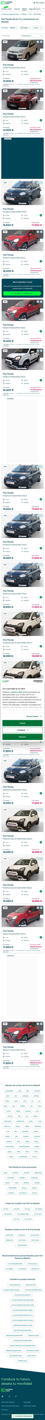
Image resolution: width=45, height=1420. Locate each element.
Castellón (10, 1178)
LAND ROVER (7, 1121)
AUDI (19, 1091)
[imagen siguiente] (41, 50)
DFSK (24, 1101)
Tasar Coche (31, 1356)
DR (32, 1101)
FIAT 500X (16, 1209)
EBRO (5, 1106)
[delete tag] (17, 27)
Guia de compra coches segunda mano (22, 1345)
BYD (16, 1096)
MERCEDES (37, 1126)
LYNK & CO (7, 1126)
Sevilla (24, 1188)
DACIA (16, 1101)
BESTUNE (37, 1091)
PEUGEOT (26, 1136)
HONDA (18, 1111)
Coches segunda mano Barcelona (22, 1305)
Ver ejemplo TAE (34, 82)
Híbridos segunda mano (13, 1350)
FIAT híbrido (9, 1269)
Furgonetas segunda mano (23, 1340)
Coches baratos (14, 1285)
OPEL (16, 1136)
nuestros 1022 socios (19, 692)
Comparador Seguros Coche (22, 1325)
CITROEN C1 (21, 1235)
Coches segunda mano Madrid (23, 1310)
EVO (13, 1106)
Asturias (26, 1173)
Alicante (15, 1173)
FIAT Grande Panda (23, 1214)
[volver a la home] (7, 1390)
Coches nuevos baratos (22, 1295)
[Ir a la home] (6, 2)
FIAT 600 (27, 1209)
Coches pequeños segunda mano (22, 1300)
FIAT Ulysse (28, 1219)
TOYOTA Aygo (35, 1240)
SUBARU (37, 1146)
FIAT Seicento (34, 1235)
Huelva (7, 1183)
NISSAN (36, 1131)
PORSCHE (37, 1136)
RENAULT (9, 1141)
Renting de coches (33, 1350)
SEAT (18, 1141)
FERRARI (22, 1106)
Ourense (37, 1183)
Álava (5, 1173)
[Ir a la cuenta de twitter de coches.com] (2, 1396)
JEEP (19, 1116)
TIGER (36, 1152)
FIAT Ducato (8, 1214)
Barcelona (38, 1173)
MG (8, 1131)
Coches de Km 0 (30, 1285)
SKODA (36, 1141)
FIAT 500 (5, 1209)
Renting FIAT (35, 1269)
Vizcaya (34, 1193)
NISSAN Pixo (9, 1240)
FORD (39, 1106)
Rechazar (22, 737)
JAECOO (10, 1116)
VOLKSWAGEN (23, 1157)
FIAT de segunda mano (15, 1264)
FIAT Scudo (37, 1214)
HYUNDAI (27, 1111)
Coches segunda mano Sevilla (22, 1315)
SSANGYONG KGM (24, 1146)
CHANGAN (25, 1096)
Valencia (11, 1193)
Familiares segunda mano (14, 1335)
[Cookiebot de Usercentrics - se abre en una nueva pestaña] (33, 681)
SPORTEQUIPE (10, 1146)
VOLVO (34, 1157)
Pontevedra (13, 1188)
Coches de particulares (11, 1290)
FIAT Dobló (38, 1209)
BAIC (27, 1091)
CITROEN (36, 1096)
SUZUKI (10, 1152)
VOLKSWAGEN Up (22, 1245)
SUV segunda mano (16, 1356)
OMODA (7, 1136)
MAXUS (18, 1126)
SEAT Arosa (22, 1240)
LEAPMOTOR (20, 1121)
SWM (18, 1152)
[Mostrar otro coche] (22, 59)
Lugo (16, 1183)
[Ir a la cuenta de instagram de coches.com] (9, 1396)
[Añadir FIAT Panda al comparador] (41, 41)
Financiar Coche (33, 1335)
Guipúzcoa (34, 1178)
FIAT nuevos (22, 1269)
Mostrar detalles (33, 716)
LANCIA (35, 1116)
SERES (27, 1141)
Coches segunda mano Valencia (22, 1320)
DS (39, 1101)
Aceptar (22, 723)
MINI (15, 1131)
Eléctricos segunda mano (22, 1330)
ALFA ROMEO (9, 1091)
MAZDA (27, 1126)
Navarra (26, 1183)
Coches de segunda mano (33, 1290)
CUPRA (7, 1101)
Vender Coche (22, 1361)
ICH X (37, 1111)
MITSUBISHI (25, 1131)
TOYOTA (11, 1157)
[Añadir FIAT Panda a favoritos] (38, 41)
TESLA (27, 1152)
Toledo (34, 1188)
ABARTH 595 (9, 1235)
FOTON (8, 1111)
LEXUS (31, 1121)
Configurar (21, 730)
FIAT (31, 1106)
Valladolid (23, 1193)
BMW (7, 1096)
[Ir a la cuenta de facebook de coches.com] (16, 1396)
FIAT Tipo (16, 1219)
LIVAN (39, 1121)
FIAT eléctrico (32, 1264)
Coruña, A (22, 1178)
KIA (27, 1116)
